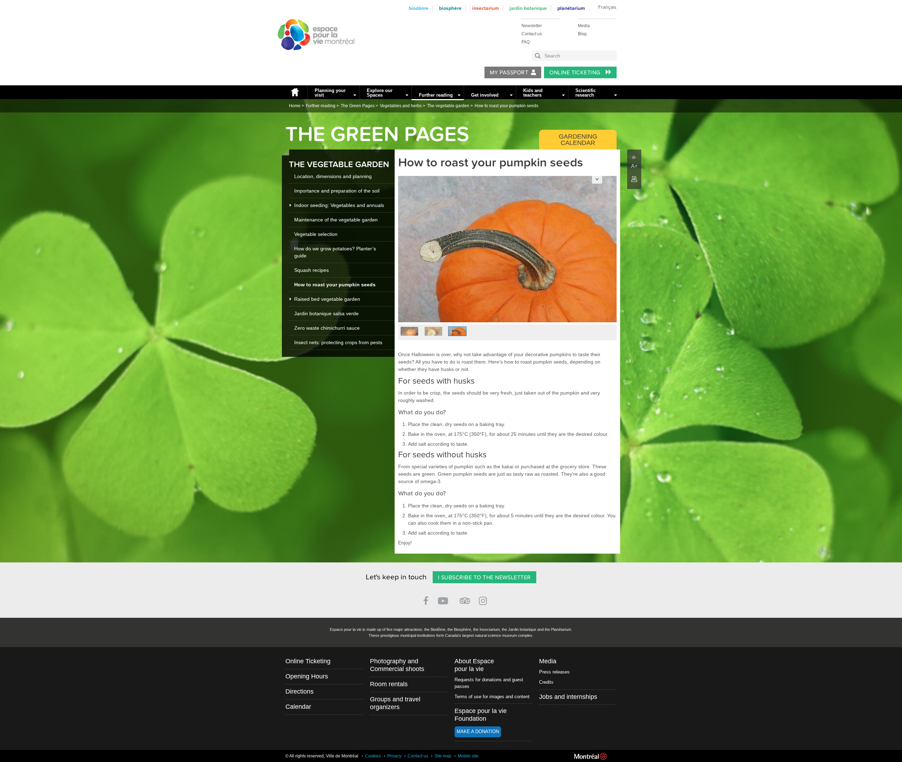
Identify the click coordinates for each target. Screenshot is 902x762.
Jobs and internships (568, 696)
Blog (582, 33)
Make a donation (478, 731)
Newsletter (531, 25)
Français (607, 7)
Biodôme (418, 8)
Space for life (313, 56)
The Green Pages (358, 105)
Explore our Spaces (380, 93)
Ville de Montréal (590, 756)
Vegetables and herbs (401, 105)
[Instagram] (484, 599)
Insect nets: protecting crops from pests (338, 342)
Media (584, 25)
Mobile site (468, 756)
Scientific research (585, 93)
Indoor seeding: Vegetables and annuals (339, 205)
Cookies (373, 756)
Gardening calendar (578, 139)
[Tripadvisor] (465, 598)
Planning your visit (330, 93)
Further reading (436, 95)
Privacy (394, 756)
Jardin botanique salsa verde (326, 313)
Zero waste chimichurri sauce (327, 328)
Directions (299, 691)
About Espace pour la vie (474, 665)
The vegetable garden (448, 105)
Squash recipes (311, 270)
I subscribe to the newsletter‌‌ (484, 577)
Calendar (298, 706)
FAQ (525, 41)
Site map (442, 756)
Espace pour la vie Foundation (481, 714)
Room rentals (389, 684)
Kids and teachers (533, 93)
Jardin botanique (528, 8)
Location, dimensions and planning (333, 176)
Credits (546, 682)
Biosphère (450, 8)
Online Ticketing (575, 72)
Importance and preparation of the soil (336, 191)
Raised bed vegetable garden (327, 299)
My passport (509, 72)
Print (634, 179)
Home (294, 92)
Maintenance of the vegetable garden (336, 219)
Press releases (554, 672)
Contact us (531, 33)
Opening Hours (306, 676)
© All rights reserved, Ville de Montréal (321, 756)
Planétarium (571, 8)
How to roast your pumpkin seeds (506, 105)
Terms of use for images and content (492, 696)
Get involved (485, 95)
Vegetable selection (316, 234)
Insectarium (485, 8)
